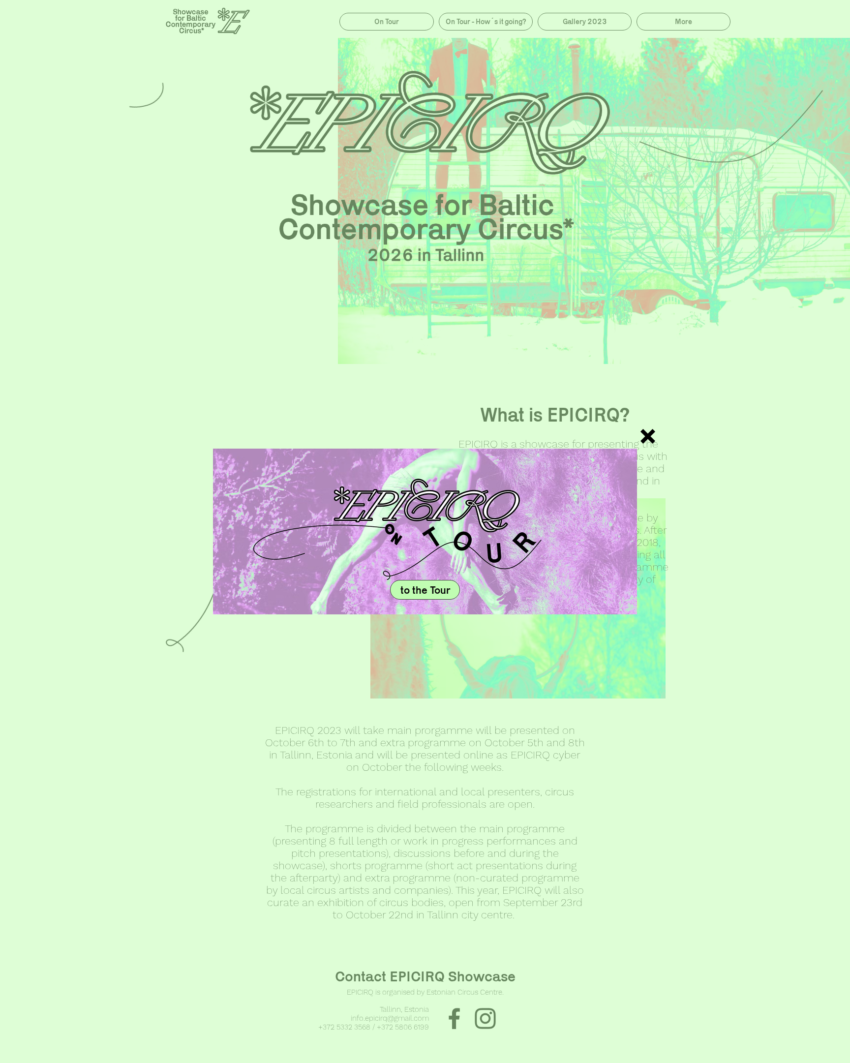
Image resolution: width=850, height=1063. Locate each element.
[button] (647, 436)
